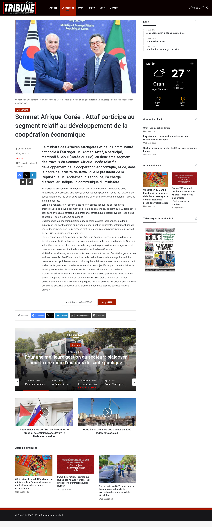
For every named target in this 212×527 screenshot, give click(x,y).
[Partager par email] (23, 182)
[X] (26, 175)
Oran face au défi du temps (156, 128)
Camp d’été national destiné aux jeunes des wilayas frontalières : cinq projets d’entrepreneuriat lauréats (73, 481)
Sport (102, 7)
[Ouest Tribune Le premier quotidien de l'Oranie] (19, 8)
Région (91, 7)
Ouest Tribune (25, 148)
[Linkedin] (33, 175)
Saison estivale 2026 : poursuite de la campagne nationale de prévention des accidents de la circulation (116, 491)
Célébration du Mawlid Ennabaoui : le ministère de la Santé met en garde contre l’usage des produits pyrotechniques (33, 484)
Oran (80, 7)
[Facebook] (20, 175)
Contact (114, 7)
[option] (75, 359)
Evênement (68, 7)
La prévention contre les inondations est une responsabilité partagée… (165, 138)
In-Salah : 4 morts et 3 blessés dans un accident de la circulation (75, 360)
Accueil (53, 7)
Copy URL (107, 302)
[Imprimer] (30, 182)
